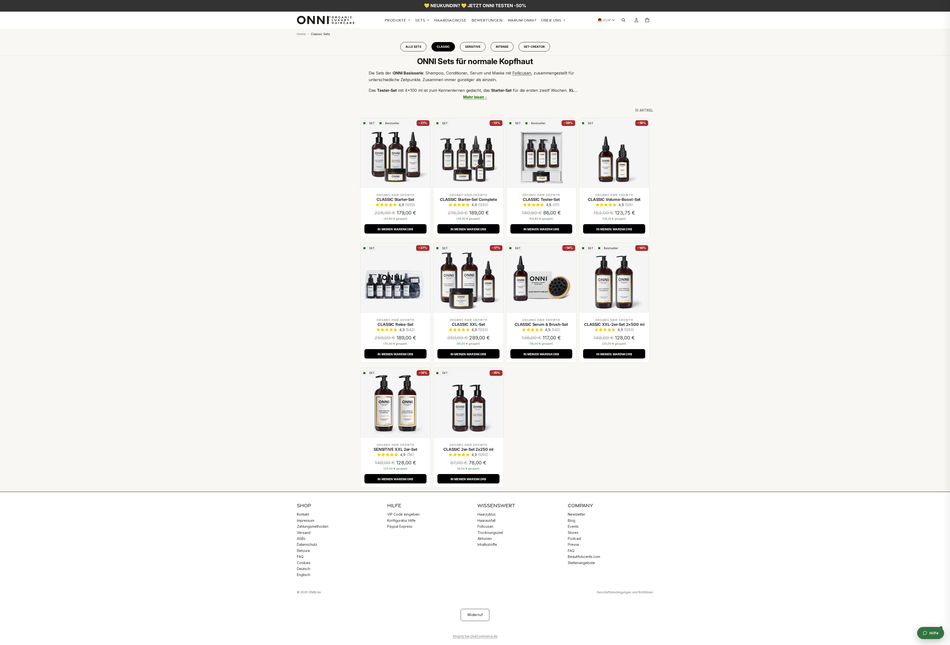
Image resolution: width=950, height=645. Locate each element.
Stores (573, 532)
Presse (573, 544)
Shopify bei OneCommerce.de (475, 636)
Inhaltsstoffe (487, 544)
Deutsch (303, 568)
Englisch (303, 575)
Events (573, 526)
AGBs (301, 538)
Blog (571, 520)
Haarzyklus (486, 514)
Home (301, 34)
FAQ (300, 556)
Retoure (303, 550)
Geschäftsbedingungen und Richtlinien (625, 592)
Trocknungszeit (490, 532)
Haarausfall (486, 520)
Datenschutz (307, 544)
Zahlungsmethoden (312, 526)
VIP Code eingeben (403, 514)
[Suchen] (624, 20)
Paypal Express (399, 526)
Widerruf (475, 615)
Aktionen (484, 538)
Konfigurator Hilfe (401, 520)
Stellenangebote (581, 562)
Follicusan (485, 526)
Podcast (574, 538)
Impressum (305, 520)
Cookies (303, 562)
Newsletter (576, 514)
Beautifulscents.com (584, 556)
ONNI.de (315, 592)
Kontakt (303, 514)
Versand (303, 532)
